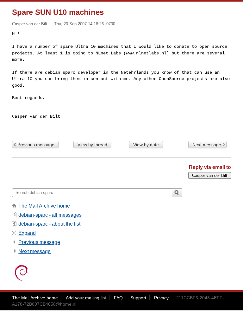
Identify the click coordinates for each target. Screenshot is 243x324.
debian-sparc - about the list (49, 224)
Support (138, 297)
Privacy (161, 297)
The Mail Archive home (44, 206)
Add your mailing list (86, 297)
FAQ (118, 297)
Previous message (35, 144)
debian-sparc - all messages (50, 215)
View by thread (92, 144)
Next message (206, 144)
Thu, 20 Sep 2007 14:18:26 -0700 (84, 24)
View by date (146, 144)
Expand (27, 233)
